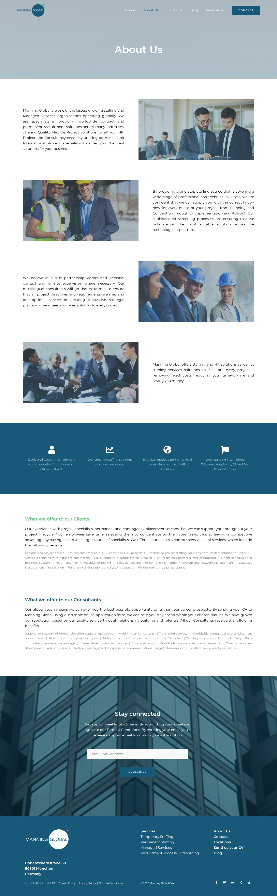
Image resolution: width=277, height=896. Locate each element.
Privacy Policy (87, 883)
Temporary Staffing (157, 837)
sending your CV (232, 609)
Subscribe (138, 771)
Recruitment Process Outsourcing (170, 853)
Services (212, 10)
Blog (194, 10)
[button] (246, 10)
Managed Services (156, 848)
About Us (151, 10)
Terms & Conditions (111, 883)
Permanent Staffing (157, 842)
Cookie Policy (67, 883)
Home (130, 10)
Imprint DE (49, 883)
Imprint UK (32, 883)
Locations (174, 10)
